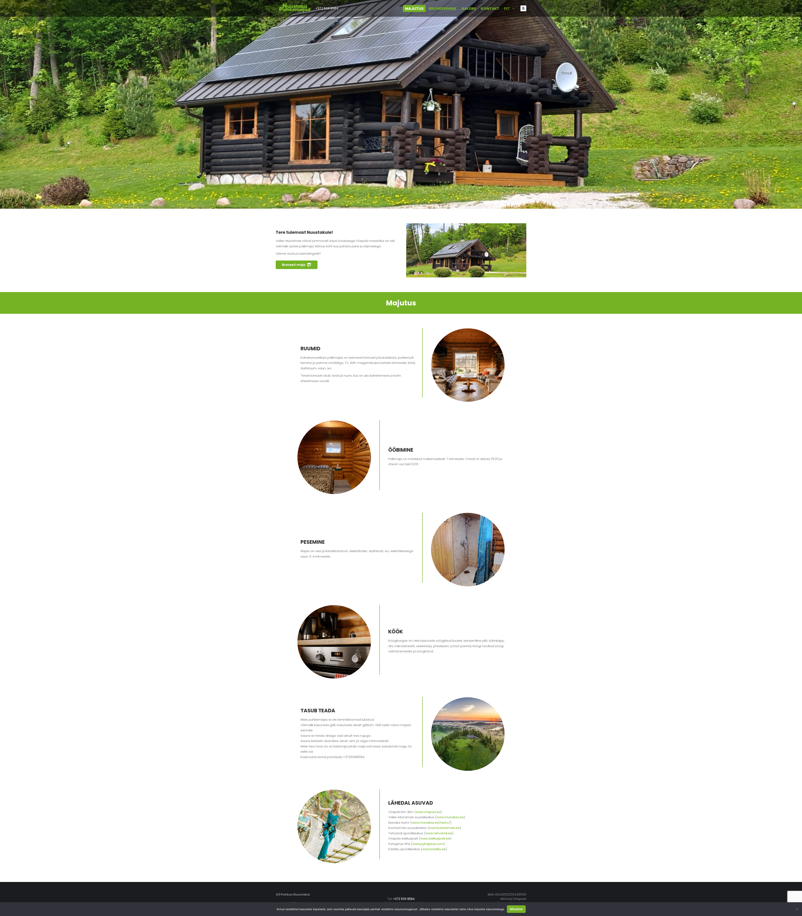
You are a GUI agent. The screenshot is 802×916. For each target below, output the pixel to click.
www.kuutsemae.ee (444, 828)
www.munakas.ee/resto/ (431, 822)
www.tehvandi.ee (438, 833)
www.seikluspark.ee (435, 838)
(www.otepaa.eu (427, 812)
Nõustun (516, 909)
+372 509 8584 (326, 8)
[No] (797, 909)
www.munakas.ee (450, 817)
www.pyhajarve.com (428, 844)
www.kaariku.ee (434, 849)
